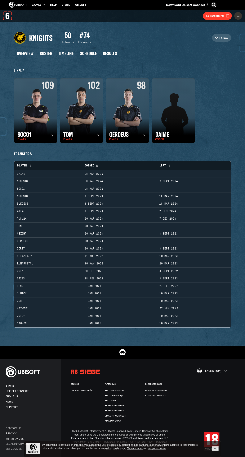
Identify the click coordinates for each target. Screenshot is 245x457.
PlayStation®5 (114, 405)
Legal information (19, 443)
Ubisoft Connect (17, 391)
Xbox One (110, 400)
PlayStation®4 (114, 410)
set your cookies (157, 448)
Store (10, 385)
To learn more (135, 448)
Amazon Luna (113, 420)
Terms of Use (15, 438)
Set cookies (14, 448)
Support (12, 407)
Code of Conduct (156, 395)
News (9, 401)
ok (215, 448)
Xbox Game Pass (114, 390)
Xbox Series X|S (114, 395)
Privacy (11, 433)
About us (12, 396)
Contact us (13, 428)
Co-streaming (215, 15)
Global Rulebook (156, 390)
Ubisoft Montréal (82, 390)
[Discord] (122, 352)
